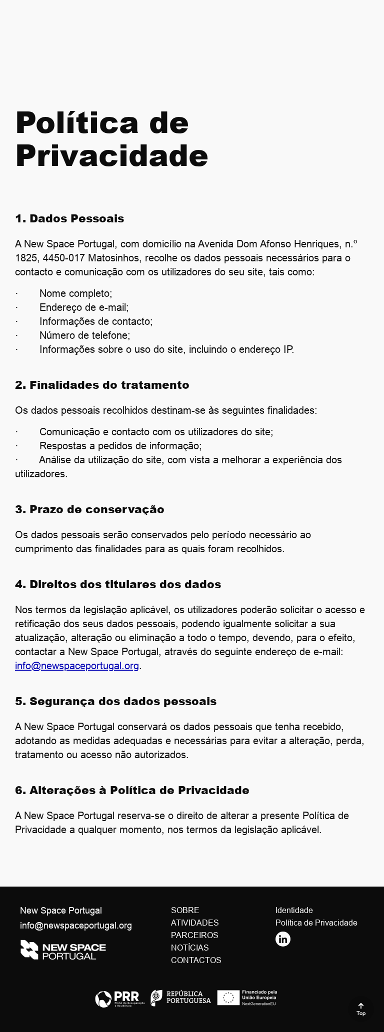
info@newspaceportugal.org (77, 665)
